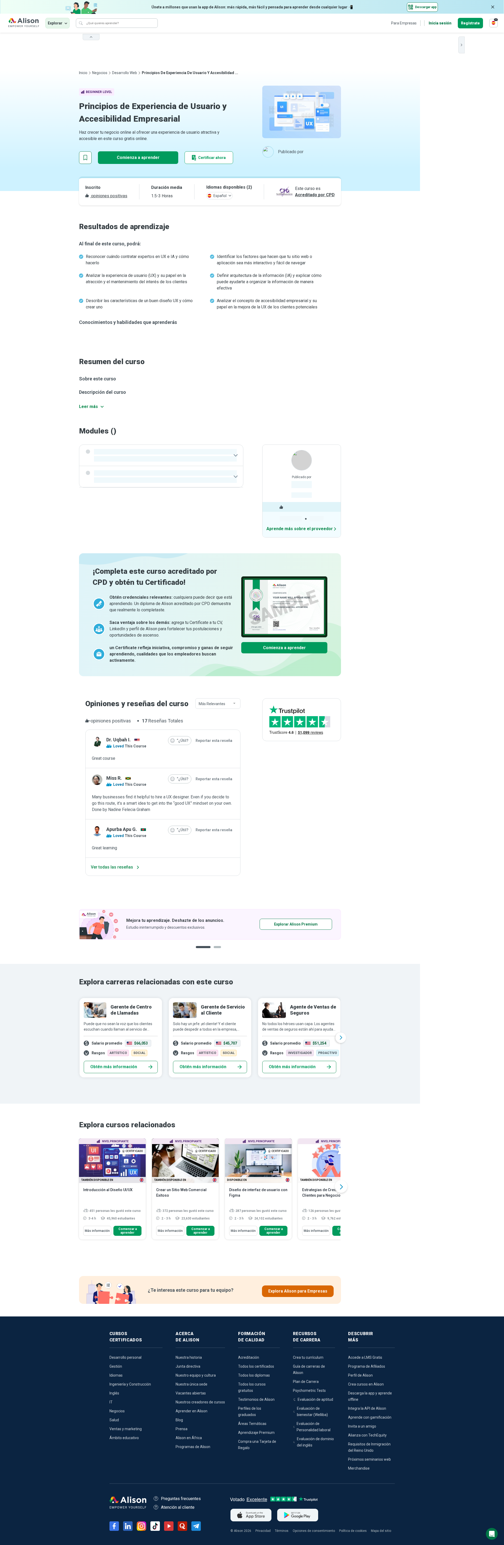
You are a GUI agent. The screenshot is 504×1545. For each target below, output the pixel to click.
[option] (210, 924)
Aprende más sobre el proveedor (299, 528)
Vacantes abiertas (191, 1393)
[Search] (81, 23)
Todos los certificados (256, 1366)
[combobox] (218, 704)
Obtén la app (279, 924)
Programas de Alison (193, 1447)
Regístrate (470, 23)
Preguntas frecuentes (181, 1498)
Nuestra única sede (191, 1384)
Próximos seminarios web (369, 1459)
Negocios (99, 73)
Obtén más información (113, 1066)
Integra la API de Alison (367, 1408)
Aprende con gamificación (369, 1417)
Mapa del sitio (381, 1531)
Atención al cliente (178, 1507)
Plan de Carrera (306, 1381)
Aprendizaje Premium (256, 1432)
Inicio (83, 73)
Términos (281, 1531)
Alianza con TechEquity (367, 1435)
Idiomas (116, 1375)
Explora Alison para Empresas (297, 1291)
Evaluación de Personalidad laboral (313, 1427)
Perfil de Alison (360, 1375)
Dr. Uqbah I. (118, 739)
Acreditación (248, 1357)
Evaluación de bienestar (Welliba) (312, 1411)
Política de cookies (353, 1531)
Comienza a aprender (138, 157)
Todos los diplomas (254, 1375)
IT (111, 1402)
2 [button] (213, 951)
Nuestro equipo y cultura (196, 1375)
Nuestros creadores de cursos (200, 1402)
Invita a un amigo (362, 1426)
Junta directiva (188, 1366)
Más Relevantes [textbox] (212, 704)
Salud (114, 1420)
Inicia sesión (440, 23)
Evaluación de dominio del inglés (315, 1442)
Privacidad (263, 1531)
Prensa (181, 1429)
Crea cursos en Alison (366, 1384)
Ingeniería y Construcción (130, 1384)
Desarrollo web (124, 73)
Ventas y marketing (125, 1429)
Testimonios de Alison (256, 1399)
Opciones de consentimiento (314, 1531)
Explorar (55, 23)
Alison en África (189, 1438)
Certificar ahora (212, 158)
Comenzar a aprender (127, 1230)
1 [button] (201, 951)
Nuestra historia (189, 1357)
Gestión (115, 1366)
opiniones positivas (108, 195)
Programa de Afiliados (366, 1366)
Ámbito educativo (124, 1438)
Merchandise (359, 1468)
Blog (179, 1420)
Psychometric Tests (309, 1390)
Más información (97, 1231)
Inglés (114, 1393)
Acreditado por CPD (315, 194)
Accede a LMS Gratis (365, 1357)
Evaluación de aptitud (315, 1399)
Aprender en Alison (191, 1411)
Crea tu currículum (308, 1357)
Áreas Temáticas (252, 1424)
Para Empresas (404, 23)
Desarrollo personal (125, 1357)
